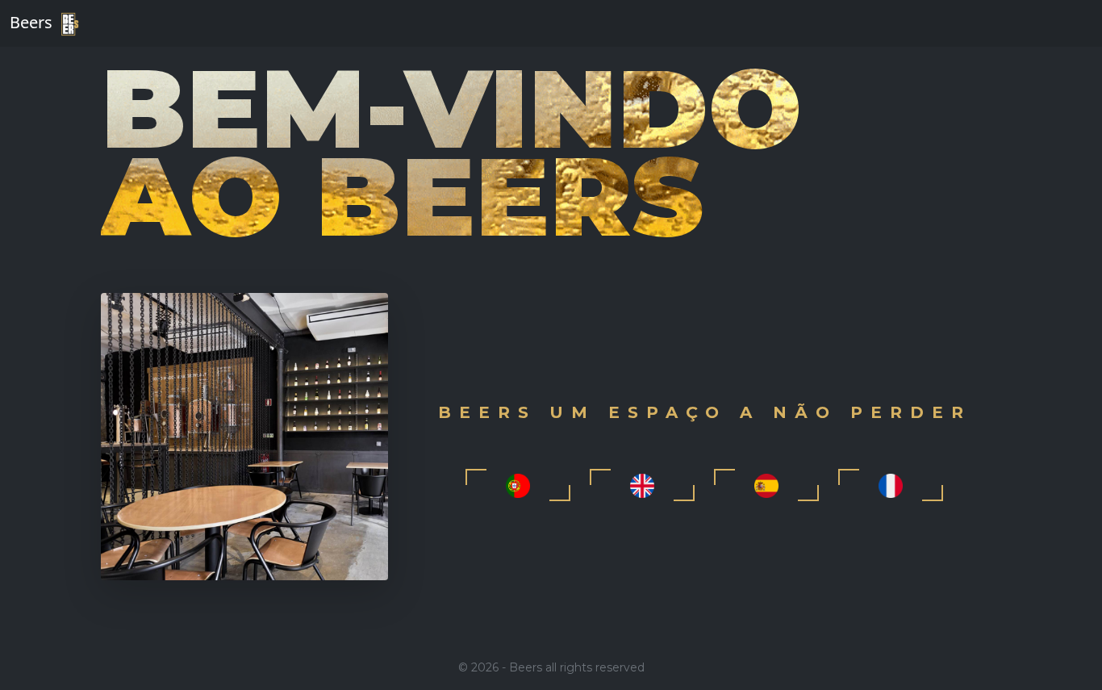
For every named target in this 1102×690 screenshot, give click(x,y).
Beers (33, 22)
